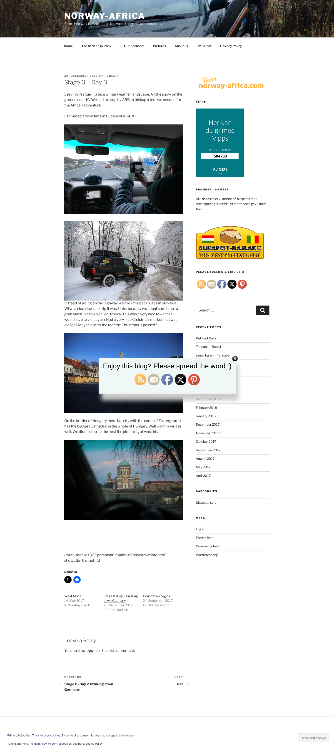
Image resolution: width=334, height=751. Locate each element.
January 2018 (206, 416)
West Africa (72, 596)
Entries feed (204, 538)
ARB (126, 100)
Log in (200, 529)
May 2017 (203, 467)
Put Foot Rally (206, 338)
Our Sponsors (134, 46)
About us (181, 46)
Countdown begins (156, 596)
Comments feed (207, 546)
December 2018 (208, 399)
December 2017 (207, 424)
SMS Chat (204, 46)
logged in (93, 650)
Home (68, 46)
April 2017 (203, 476)
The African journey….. (98, 46)
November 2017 (208, 433)
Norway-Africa (104, 16)
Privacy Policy (231, 46)
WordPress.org (207, 555)
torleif (111, 75)
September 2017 (208, 450)
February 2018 (206, 408)
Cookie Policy (93, 743)
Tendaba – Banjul (208, 347)
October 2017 (206, 441)
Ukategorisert (206, 502)
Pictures (159, 46)
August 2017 (205, 458)
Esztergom (168, 421)
